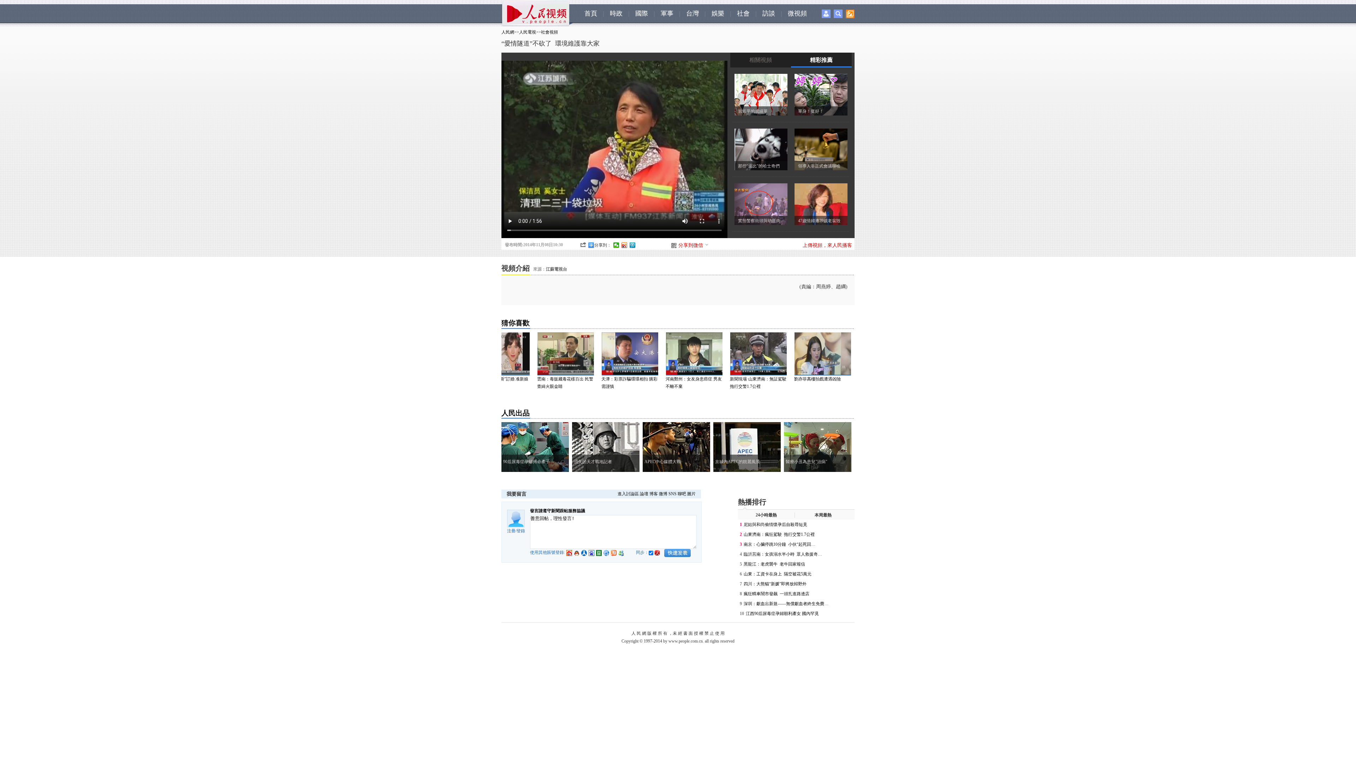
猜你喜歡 (515, 323)
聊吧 (682, 493)
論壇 (644, 493)
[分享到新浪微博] (625, 245)
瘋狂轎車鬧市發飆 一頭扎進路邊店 (776, 593)
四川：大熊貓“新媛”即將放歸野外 (775, 583)
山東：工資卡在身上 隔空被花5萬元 (778, 574)
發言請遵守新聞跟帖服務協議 (557, 510)
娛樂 (718, 13)
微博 (663, 493)
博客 (653, 493)
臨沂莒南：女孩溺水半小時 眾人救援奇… (783, 554)
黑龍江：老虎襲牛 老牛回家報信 (774, 564)
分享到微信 (690, 245)
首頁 (590, 13)
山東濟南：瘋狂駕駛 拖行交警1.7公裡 (779, 534)
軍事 (667, 13)
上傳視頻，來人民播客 (827, 245)
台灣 (692, 13)
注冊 (511, 530)
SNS (672, 493)
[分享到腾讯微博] (633, 245)
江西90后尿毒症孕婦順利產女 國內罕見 (782, 613)
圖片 (691, 493)
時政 (616, 13)
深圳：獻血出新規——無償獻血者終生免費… (786, 603)
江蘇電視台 (556, 269)
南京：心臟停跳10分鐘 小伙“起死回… (779, 544)
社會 (743, 13)
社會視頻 (549, 32)
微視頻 (797, 13)
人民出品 (515, 413)
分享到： (602, 245)
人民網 (507, 32)
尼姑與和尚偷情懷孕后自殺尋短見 (775, 524)
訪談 (768, 13)
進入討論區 (628, 493)
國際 (641, 13)
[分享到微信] (616, 245)
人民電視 (527, 32)
